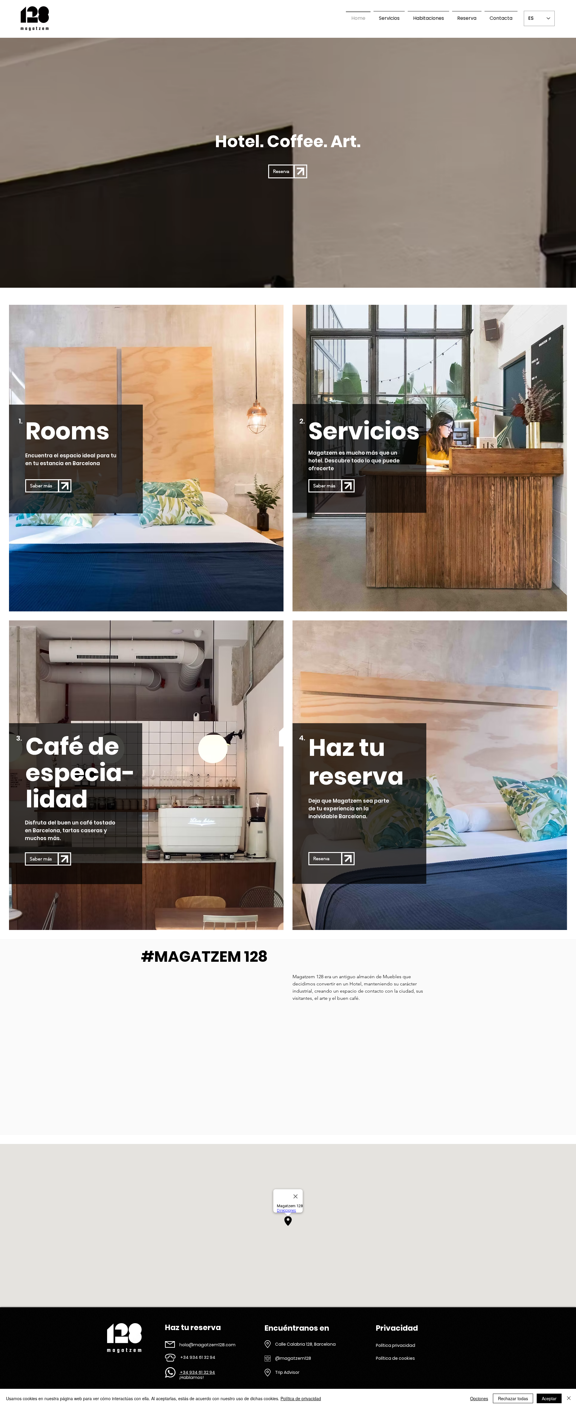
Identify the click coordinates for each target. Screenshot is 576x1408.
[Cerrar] (568, 1398)
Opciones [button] (479, 1398)
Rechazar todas (513, 1398)
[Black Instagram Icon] (299, 1350)
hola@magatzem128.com (207, 1345)
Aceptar (549, 1398)
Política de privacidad (300, 1398)
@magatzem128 (293, 1358)
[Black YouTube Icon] (310, 1350)
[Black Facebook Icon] (289, 1350)
